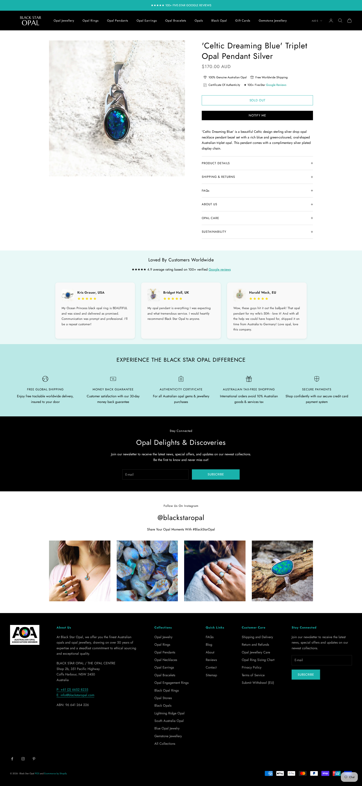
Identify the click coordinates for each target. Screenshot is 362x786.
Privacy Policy (251, 667)
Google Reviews (276, 85)
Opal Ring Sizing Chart (258, 659)
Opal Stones (163, 698)
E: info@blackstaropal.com (75, 695)
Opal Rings (91, 20)
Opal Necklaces (165, 659)
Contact (211, 667)
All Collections (164, 743)
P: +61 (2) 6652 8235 (72, 689)
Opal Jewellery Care (256, 652)
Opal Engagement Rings (171, 682)
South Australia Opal (169, 720)
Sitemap (211, 675)
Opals (199, 20)
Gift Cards (242, 20)
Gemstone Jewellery (273, 20)
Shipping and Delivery (257, 637)
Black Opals (162, 705)
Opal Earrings (147, 20)
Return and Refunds (255, 644)
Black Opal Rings (166, 690)
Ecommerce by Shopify (55, 773)
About (210, 652)
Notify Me (257, 115)
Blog (209, 644)
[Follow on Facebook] (12, 759)
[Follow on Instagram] (23, 759)
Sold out (257, 100)
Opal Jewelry (163, 637)
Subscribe (216, 474)
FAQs (209, 637)
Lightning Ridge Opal (169, 713)
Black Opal (219, 20)
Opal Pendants (117, 20)
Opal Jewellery (64, 20)
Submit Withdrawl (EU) (258, 682)
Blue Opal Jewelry (167, 728)
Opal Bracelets (175, 20)
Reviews (211, 659)
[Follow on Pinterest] (34, 759)
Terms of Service (253, 675)
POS (37, 773)
